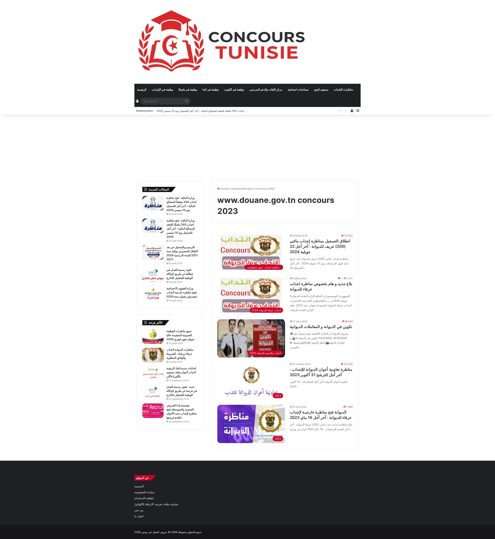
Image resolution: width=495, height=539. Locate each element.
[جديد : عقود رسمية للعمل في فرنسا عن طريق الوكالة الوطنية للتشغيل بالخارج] (153, 392)
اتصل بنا (138, 516)
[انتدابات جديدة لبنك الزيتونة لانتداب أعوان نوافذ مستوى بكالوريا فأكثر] (153, 373)
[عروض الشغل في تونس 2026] (222, 42)
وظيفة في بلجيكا (187, 89)
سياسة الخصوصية (144, 492)
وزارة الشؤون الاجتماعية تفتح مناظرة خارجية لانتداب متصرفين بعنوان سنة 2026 (181, 292)
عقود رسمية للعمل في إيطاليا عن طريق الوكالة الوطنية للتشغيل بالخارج (179, 273)
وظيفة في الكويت (234, 89)
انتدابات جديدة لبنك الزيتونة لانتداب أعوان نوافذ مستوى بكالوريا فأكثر (181, 372)
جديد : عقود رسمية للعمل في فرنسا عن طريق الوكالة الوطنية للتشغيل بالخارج (181, 390)
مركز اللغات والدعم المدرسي (265, 89)
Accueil (224, 188)
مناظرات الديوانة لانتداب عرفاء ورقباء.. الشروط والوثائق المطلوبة (180, 353)
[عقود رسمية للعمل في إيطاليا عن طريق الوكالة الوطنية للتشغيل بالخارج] (153, 275)
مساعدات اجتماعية (298, 89)
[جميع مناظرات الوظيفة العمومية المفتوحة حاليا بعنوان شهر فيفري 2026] (153, 336)
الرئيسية (141, 89)
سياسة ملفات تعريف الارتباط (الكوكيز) (156, 504)
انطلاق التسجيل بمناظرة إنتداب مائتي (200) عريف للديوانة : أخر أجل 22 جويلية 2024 (320, 246)
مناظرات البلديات (343, 89)
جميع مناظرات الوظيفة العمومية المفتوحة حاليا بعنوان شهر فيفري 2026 (180, 335)
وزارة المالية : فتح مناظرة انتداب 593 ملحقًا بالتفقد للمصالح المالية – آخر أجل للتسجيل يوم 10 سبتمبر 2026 (214, 110)
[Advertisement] (247, 146)
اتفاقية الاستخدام (144, 498)
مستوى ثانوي (321, 89)
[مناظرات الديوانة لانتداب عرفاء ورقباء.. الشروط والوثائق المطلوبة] (153, 355)
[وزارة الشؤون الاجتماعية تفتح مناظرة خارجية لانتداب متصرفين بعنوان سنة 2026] (153, 293)
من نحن (138, 510)
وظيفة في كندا (210, 89)
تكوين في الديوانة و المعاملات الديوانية (321, 326)
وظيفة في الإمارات (162, 89)
